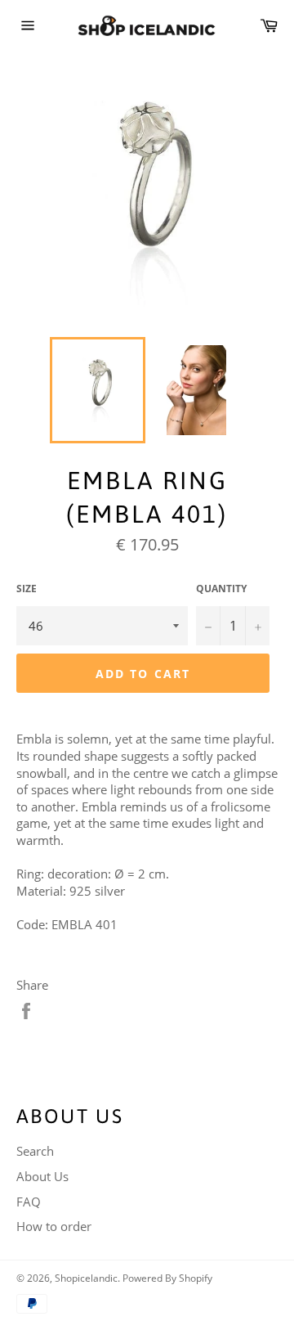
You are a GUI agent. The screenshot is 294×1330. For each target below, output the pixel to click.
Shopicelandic (86, 1278)
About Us (42, 1176)
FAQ (28, 1201)
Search (35, 1151)
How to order (53, 1226)
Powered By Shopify (167, 1278)
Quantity (221, 588)
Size (26, 588)
